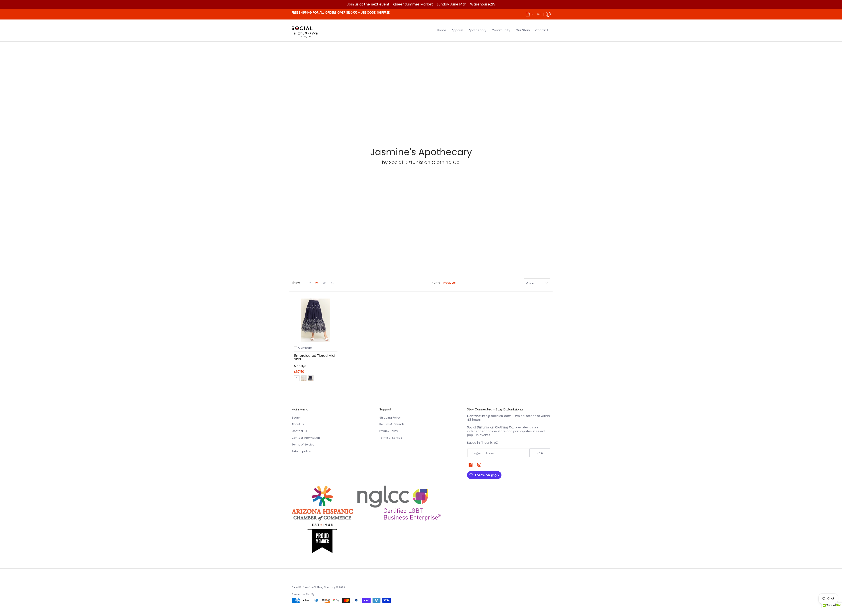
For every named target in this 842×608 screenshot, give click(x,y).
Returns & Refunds (391, 424)
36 (324, 283)
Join (540, 453)
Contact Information (306, 438)
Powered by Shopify (303, 594)
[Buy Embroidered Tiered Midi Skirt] (315, 320)
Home (436, 283)
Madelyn (300, 366)
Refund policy (301, 451)
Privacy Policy (388, 431)
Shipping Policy (390, 417)
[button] (470, 464)
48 (332, 283)
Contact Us (299, 431)
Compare (305, 347)
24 (317, 283)
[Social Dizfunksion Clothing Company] (305, 30)
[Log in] (548, 14)
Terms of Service (303, 444)
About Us (298, 424)
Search (296, 417)
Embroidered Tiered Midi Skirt (314, 357)
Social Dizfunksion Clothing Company (313, 587)
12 (310, 283)
